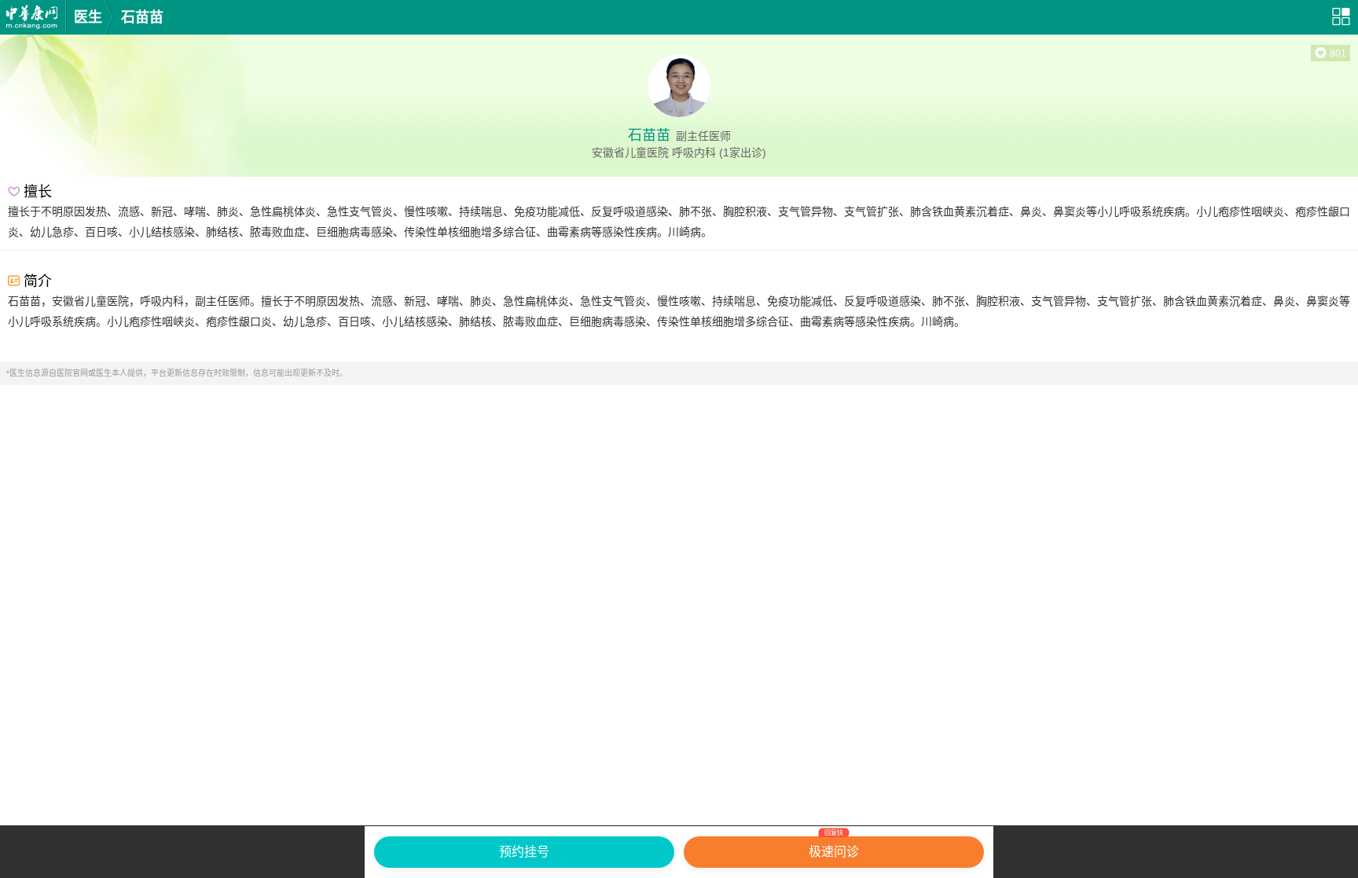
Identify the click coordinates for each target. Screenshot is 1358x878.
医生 (88, 17)
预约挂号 (524, 851)
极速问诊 (834, 847)
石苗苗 (142, 17)
